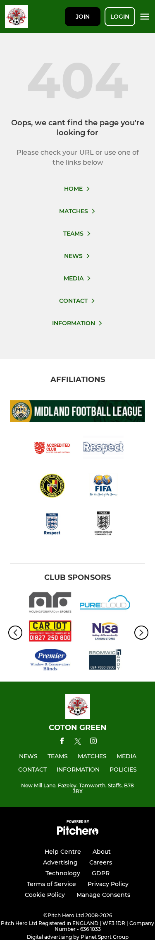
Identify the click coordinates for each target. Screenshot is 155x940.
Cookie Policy (45, 895)
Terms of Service (51, 884)
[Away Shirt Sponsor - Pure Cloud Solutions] (105, 604)
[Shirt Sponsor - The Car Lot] (50, 632)
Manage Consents (103, 895)
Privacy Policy (108, 884)
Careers (100, 862)
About (102, 851)
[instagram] (93, 742)
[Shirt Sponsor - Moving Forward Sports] (50, 604)
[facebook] (62, 742)
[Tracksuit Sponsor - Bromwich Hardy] (105, 661)
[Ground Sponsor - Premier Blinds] (50, 661)
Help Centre (63, 851)
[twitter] (77, 743)
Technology (62, 873)
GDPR (101, 873)
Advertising (60, 862)
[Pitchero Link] (77, 833)
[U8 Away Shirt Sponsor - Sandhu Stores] (105, 632)
